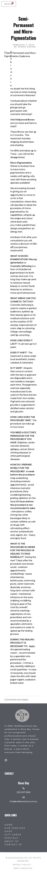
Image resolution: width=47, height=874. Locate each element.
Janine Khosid (27, 47)
